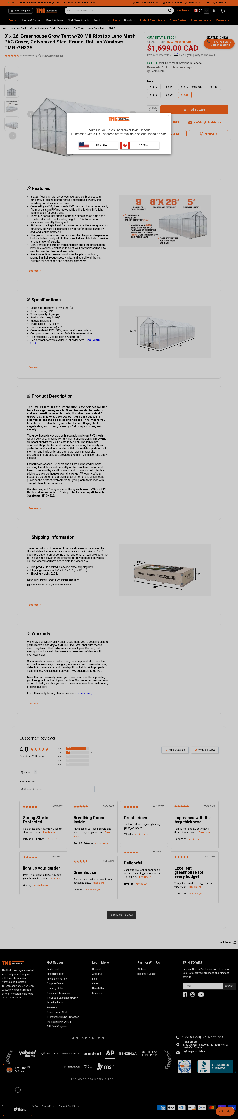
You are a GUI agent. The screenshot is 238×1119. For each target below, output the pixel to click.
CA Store (144, 145)
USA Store (102, 145)
